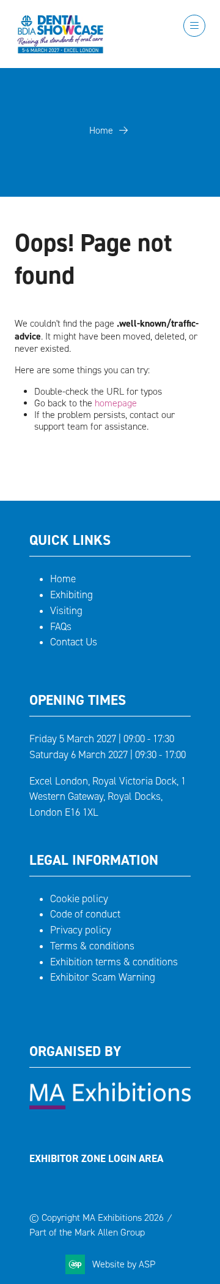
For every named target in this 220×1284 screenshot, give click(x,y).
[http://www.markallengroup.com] (110, 1106)
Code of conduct (85, 914)
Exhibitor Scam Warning (102, 977)
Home (101, 130)
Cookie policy (79, 898)
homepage (116, 403)
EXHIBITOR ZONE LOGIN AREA (96, 1158)
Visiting (66, 610)
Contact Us (73, 642)
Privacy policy (80, 930)
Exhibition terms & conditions (114, 961)
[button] (194, 26)
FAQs (61, 626)
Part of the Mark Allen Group (87, 1232)
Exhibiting (71, 594)
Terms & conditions (92, 946)
